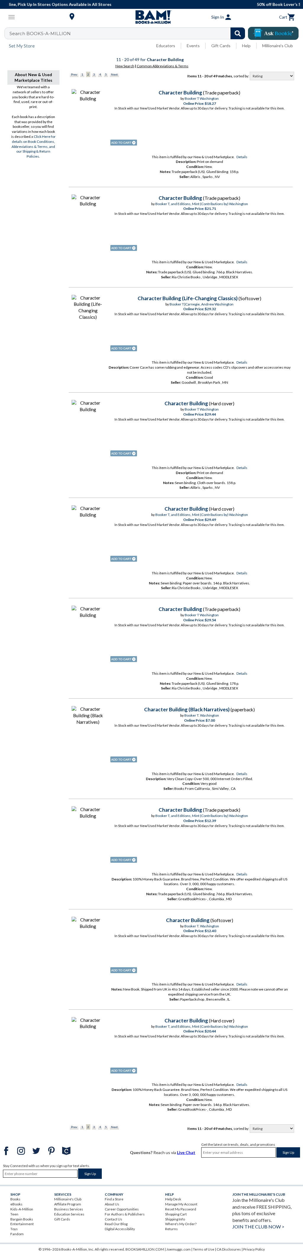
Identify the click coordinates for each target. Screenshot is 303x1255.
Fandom (17, 1234)
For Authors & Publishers (125, 1214)
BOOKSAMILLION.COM (144, 1249)
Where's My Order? (180, 1224)
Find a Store (114, 1199)
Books (15, 1199)
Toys (14, 1229)
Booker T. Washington (201, 715)
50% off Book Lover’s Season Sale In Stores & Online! (154, 4)
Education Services (69, 1214)
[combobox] (128, 33)
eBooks (16, 1204)
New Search (124, 66)
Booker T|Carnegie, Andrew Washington (201, 304)
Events (193, 45)
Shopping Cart (176, 1214)
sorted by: (241, 76)
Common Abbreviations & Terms (162, 66)
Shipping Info (175, 1219)
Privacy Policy (254, 1249)
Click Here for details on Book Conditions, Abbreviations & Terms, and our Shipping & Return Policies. (34, 146)
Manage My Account (181, 1204)
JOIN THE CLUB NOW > (258, 1226)
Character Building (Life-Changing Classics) (188, 298)
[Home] (151, 17)
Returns (171, 1229)
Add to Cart (123, 142)
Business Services (68, 1209)
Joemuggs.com (178, 1249)
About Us (112, 1204)
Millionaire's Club (277, 45)
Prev (74, 74)
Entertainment (22, 1224)
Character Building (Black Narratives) (187, 709)
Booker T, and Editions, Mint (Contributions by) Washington (201, 204)
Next (114, 74)
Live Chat (186, 1152)
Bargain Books (21, 1219)
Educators (165, 45)
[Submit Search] (238, 33)
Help (246, 45)
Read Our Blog (116, 1224)
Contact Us (113, 1219)
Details (241, 157)
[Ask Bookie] (273, 33)
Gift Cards (221, 45)
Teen (14, 1214)
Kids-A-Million (21, 1209)
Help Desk (173, 1199)
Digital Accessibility (120, 1229)
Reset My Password (180, 1209)
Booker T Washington (202, 98)
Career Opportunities (122, 1209)
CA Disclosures (229, 1249)
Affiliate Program (67, 1204)
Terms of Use (203, 1249)
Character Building (180, 92)
